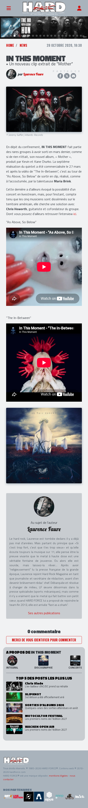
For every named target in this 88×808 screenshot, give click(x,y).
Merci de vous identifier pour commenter (44, 639)
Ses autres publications (44, 613)
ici (74, 213)
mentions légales (58, 776)
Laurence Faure (33, 74)
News (23, 45)
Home (10, 45)
